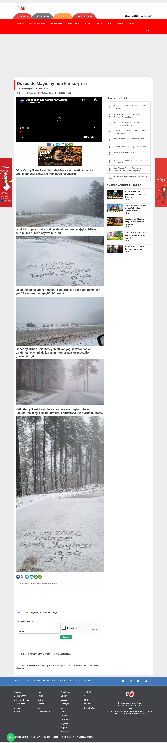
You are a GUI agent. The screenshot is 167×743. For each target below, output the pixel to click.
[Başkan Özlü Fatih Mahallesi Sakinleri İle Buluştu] (115, 194)
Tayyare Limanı (21, 737)
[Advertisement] (83, 53)
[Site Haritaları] (147, 681)
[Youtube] (123, 681)
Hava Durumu (56, 23)
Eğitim (131, 23)
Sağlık (120, 23)
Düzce (63, 712)
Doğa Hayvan (73, 23)
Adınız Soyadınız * (26, 622)
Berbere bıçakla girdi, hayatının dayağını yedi (135, 247)
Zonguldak (65, 731)
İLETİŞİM (86, 681)
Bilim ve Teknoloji (37, 23)
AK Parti (87, 692)
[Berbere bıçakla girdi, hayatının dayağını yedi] (115, 249)
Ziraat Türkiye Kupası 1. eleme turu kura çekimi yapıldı (135, 235)
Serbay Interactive (124, 705)
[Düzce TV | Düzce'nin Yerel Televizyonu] (31, 8)
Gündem (20, 23)
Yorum (21, 631)
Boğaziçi (64, 700)
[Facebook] (115, 681)
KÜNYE (73, 681)
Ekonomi (41, 704)
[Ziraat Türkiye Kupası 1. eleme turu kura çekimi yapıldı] (115, 235)
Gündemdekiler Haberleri (49, 583)
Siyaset (88, 23)
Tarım (39, 708)
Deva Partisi (89, 708)
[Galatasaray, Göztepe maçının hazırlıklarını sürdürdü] (115, 221)
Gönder (67, 637)
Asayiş (99, 23)
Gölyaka (64, 716)
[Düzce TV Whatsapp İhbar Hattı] (11, 737)
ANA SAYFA (23, 16)
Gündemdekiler (43, 712)
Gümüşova (65, 720)
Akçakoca (65, 692)
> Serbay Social (67, 737)
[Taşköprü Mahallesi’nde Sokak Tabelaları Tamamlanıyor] (115, 208)
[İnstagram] (139, 681)
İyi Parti (87, 704)
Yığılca (64, 728)
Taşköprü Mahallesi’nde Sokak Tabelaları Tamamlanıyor (136, 208)
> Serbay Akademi (85, 737)
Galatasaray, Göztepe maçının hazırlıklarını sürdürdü (134, 221)
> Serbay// (35, 737)
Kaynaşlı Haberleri (35, 583)
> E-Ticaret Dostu (50, 737)
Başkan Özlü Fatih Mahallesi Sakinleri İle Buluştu (135, 194)
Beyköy (64, 696)
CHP (86, 696)
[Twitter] (131, 681)
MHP (86, 700)
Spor (110, 23)
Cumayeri (65, 704)
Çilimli (63, 708)
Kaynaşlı (64, 724)
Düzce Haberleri (24, 583)
